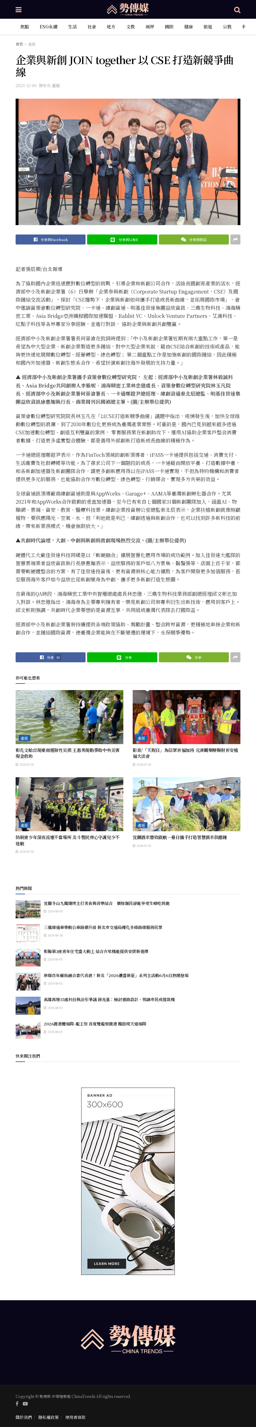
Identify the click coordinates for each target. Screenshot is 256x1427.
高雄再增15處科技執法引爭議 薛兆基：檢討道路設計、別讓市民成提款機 (109, 999)
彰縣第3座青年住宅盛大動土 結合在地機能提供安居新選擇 (96, 951)
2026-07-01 (26, 764)
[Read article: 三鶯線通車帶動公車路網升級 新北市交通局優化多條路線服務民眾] (28, 933)
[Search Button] (237, 9)
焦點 (24, 26)
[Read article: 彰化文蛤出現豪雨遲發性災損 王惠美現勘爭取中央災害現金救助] (69, 717)
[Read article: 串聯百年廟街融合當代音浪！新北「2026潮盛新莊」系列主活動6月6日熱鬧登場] (28, 981)
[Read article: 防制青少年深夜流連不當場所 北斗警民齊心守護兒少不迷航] (69, 804)
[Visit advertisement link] (128, 1181)
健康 (188, 26)
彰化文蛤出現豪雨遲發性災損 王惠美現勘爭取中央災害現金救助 (68, 753)
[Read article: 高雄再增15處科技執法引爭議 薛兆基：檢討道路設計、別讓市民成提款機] (28, 1006)
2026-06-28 (55, 935)
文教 (130, 26)
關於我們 (24, 1417)
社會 (91, 26)
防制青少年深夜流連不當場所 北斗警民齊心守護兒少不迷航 (68, 840)
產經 (32, 44)
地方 (111, 26)
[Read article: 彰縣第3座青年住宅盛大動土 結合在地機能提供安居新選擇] (28, 957)
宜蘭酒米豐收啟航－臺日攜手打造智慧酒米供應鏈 (180, 837)
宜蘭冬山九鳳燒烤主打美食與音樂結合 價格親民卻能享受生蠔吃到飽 (107, 903)
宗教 (227, 26)
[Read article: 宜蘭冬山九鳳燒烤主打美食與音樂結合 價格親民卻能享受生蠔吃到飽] (28, 909)
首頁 (19, 44)
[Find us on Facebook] (17, 1403)
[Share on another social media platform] (235, 239)
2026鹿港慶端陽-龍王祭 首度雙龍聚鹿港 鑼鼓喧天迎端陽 (95, 1024)
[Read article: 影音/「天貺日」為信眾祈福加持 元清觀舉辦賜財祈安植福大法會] (186, 717)
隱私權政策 (48, 1417)
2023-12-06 (26, 85)
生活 (72, 26)
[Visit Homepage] (128, 9)
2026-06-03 (55, 1007)
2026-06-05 (55, 911)
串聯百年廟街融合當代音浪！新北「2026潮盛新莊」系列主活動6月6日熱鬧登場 (116, 975)
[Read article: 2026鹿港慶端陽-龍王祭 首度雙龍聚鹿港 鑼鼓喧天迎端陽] (28, 1030)
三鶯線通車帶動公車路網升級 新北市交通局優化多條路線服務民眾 (103, 927)
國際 (169, 26)
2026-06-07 (54, 1031)
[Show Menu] (19, 9)
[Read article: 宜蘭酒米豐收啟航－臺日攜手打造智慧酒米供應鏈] (186, 804)
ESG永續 (48, 26)
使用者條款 (75, 1417)
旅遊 (208, 26)
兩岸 (149, 26)
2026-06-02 (55, 983)
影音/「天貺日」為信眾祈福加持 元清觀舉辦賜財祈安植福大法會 (185, 753)
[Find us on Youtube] (25, 1403)
